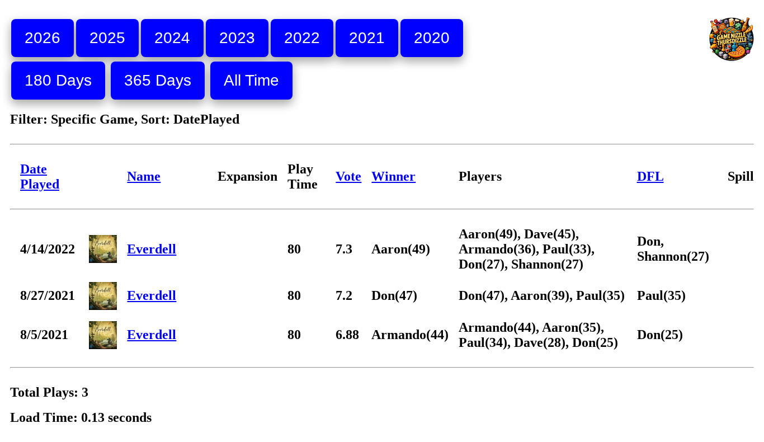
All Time (251, 80)
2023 (237, 37)
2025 (107, 37)
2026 (42, 37)
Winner (393, 176)
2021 (367, 37)
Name (144, 176)
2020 (432, 37)
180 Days (58, 80)
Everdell (151, 249)
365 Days (157, 80)
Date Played (39, 176)
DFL (650, 176)
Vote (348, 176)
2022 (302, 37)
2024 (172, 37)
